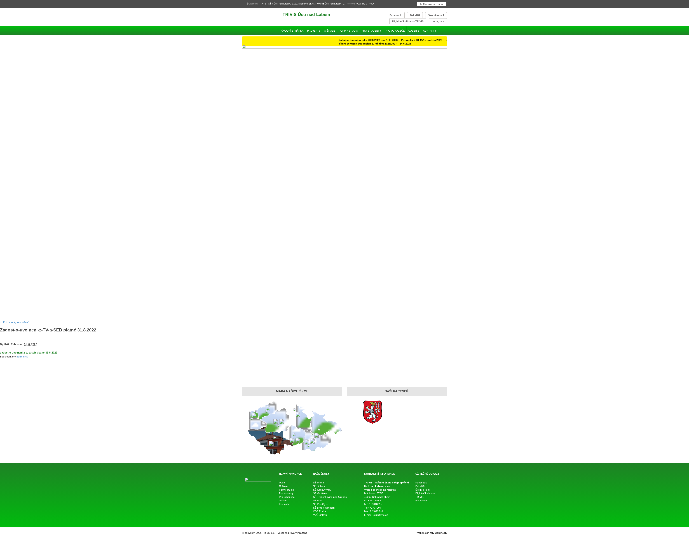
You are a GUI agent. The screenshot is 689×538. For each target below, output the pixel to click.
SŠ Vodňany (320, 493)
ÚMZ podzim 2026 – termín (446, 40)
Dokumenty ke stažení (14, 322)
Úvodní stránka (292, 30)
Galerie (413, 30)
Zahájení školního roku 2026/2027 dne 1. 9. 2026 (352, 40)
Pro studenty (371, 30)
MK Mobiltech (438, 532)
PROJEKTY (313, 30)
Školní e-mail (436, 15)
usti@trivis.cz (380, 514)
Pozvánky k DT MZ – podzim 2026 (406, 40)
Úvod (282, 482)
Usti (6, 344)
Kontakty (429, 30)
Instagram (438, 21)
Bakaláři (415, 15)
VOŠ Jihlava (320, 514)
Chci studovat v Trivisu (433, 4)
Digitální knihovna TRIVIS (407, 21)
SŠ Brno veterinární (324, 507)
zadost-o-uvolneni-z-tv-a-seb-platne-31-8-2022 (28, 352)
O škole (329, 30)
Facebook (396, 15)
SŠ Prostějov (320, 504)
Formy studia (348, 30)
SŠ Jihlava (319, 486)
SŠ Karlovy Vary (322, 489)
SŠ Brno (317, 500)
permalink (22, 356)
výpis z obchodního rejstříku (380, 489)
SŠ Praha (318, 482)
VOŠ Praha (319, 511)
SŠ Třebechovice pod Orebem (330, 496)
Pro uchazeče (395, 30)
